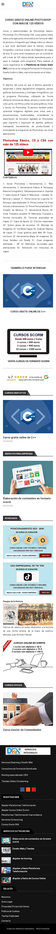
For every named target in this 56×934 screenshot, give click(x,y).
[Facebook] (22, 789)
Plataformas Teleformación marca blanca (21, 815)
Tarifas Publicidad (10, 916)
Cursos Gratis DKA (10, 824)
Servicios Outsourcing (12, 820)
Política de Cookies (10, 911)
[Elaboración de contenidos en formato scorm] (28, 477)
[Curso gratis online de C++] (28, 290)
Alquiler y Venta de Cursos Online (29, 878)
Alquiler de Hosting (22, 858)
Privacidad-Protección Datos (15, 906)
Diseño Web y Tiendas (23, 848)
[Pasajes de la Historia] (28, 614)
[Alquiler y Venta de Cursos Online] (6, 880)
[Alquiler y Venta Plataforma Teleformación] (6, 870)
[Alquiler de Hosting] (6, 860)
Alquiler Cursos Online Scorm (15, 810)
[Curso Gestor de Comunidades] (28, 709)
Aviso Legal (6, 902)
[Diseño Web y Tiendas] (6, 850)
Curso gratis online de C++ (28, 311)
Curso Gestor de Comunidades (22, 729)
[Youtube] (34, 789)
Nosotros (5, 897)
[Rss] (28, 789)
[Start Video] (28, 162)
